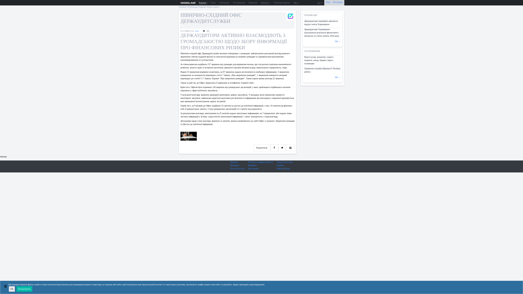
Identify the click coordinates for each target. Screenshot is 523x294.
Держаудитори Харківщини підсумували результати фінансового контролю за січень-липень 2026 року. (321, 32)
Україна (280, 165)
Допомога (234, 165)
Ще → (338, 41)
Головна (182, 7)
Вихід (287, 168)
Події (213, 2)
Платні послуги (237, 168)
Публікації (224, 2)
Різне (209, 7)
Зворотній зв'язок (285, 162)
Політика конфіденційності (260, 162)
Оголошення (239, 2)
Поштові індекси (282, 2)
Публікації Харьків (197, 7)
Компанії (253, 2)
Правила (234, 162)
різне (216, 7)
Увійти (280, 168)
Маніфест (252, 165)
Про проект (253, 168)
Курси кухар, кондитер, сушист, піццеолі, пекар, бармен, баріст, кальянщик (319, 60)
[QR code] (290, 147)
